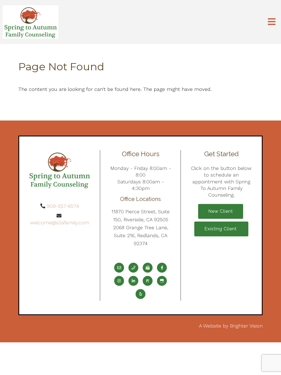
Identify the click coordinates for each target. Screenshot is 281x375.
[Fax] (148, 268)
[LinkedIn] (133, 281)
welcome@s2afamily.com (59, 222)
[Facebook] (162, 268)
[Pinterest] (148, 281)
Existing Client (221, 228)
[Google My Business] (162, 281)
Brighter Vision (246, 326)
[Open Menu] (272, 22)
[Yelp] (140, 294)
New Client (220, 211)
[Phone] (133, 268)
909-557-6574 (63, 206)
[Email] (119, 268)
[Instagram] (119, 281)
